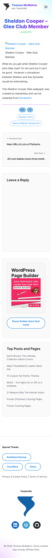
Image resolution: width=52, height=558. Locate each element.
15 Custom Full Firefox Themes (23, 375)
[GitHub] (37, 525)
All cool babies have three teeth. (26, 158)
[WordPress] (26, 525)
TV (30, 110)
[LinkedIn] (15, 525)
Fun (22, 110)
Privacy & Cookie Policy (14, 476)
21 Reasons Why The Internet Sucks (25, 392)
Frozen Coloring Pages (19, 405)
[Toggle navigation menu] (46, 7)
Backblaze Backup (16, 457)
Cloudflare (12, 466)
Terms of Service (38, 476)
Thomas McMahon (24, 5)
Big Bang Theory (26, 117)
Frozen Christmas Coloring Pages (24, 399)
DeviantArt (25, 97)
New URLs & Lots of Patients (23, 144)
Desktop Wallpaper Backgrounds (26, 123)
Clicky (33, 466)
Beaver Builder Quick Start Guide (26, 323)
